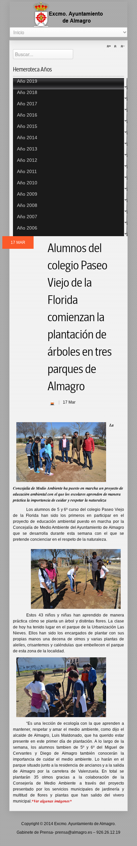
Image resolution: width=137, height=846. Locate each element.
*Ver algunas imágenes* (52, 801)
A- (122, 46)
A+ (110, 46)
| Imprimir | (52, 403)
